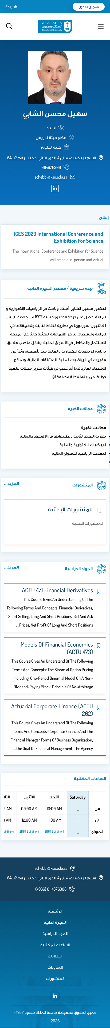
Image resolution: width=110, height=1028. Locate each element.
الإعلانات (55, 956)
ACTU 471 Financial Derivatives (57, 590)
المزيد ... (11, 483)
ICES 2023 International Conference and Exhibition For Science (58, 237)
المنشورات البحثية (70, 509)
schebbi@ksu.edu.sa (51, 177)
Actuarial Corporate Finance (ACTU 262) (52, 709)
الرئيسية (55, 911)
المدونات (55, 967)
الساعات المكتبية (55, 944)
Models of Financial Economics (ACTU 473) (57, 647)
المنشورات (55, 978)
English (11, 6)
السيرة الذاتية (55, 922)
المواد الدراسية (55, 933)
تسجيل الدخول (88, 7)
